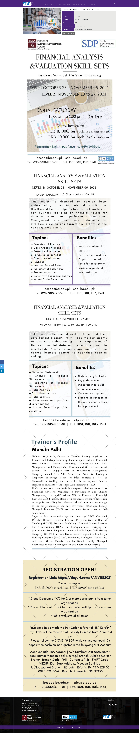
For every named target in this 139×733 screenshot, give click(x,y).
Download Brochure (68, 33)
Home (46, 4)
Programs (71, 727)
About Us (51, 4)
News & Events (67, 4)
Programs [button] (58, 4)
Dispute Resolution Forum (80, 4)
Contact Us (92, 4)
